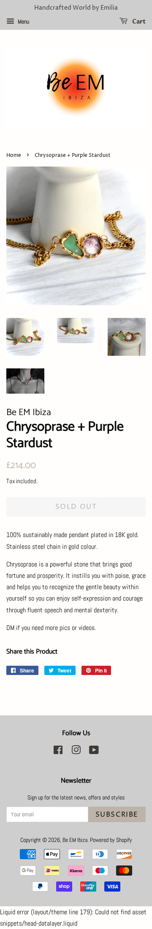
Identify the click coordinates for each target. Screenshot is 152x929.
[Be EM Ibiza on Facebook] (58, 751)
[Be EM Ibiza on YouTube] (94, 751)
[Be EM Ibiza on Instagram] (76, 751)
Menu (22, 21)
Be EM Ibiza (74, 840)
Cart (138, 22)
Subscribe (116, 814)
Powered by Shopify (111, 840)
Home (13, 155)
